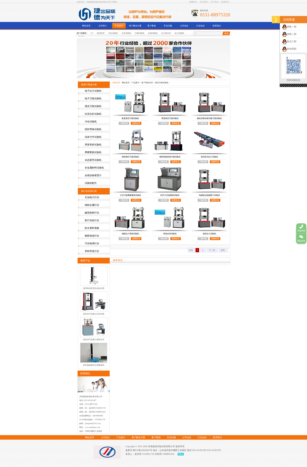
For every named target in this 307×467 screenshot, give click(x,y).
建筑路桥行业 (92, 212)
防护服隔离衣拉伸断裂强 (93, 365)
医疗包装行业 (92, 220)
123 (91, 33)
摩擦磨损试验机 (93, 152)
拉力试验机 (179, 33)
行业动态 (200, 26)
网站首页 (86, 26)
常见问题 (168, 26)
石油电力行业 (92, 197)
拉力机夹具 (166, 33)
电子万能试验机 (93, 98)
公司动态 (184, 26)
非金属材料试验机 (94, 167)
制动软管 (101, 33)
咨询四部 (291, 49)
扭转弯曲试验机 (93, 129)
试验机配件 (91, 183)
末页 (223, 250)
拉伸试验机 (153, 33)
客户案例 (151, 26)
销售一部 (291, 26)
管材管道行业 (92, 251)
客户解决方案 (135, 26)
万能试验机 (139, 33)
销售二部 (291, 34)
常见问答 (204, 2)
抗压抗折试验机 (93, 114)
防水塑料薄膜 (92, 228)
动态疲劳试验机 (93, 160)
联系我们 (225, 2)
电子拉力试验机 (93, 91)
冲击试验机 (113, 33)
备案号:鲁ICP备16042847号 (139, 450)
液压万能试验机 (161, 83)
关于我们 (214, 2)
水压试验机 (126, 33)
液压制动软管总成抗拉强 (93, 288)
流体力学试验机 (93, 137)
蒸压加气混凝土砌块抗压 (93, 339)
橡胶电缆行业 (92, 235)
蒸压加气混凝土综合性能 (93, 314)
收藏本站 (193, 2)
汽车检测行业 (92, 243)
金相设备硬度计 (93, 175)
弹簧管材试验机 (93, 144)
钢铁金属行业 (92, 205)
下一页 (212, 250)
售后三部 (291, 41)
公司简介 (102, 26)
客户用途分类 (147, 83)
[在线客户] (276, 19)
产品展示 (119, 26)
